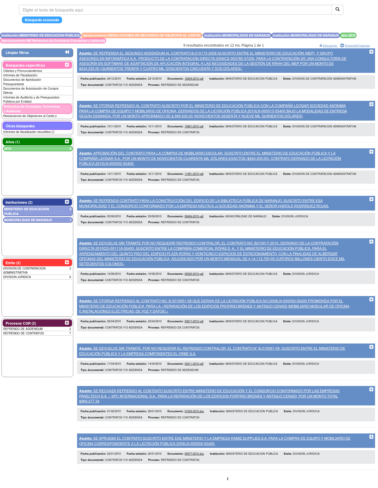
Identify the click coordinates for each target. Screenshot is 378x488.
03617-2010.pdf (194, 321)
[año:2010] (370, 35)
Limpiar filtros (17, 52)
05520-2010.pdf (194, 274)
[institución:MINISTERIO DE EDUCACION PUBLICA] (363, 35)
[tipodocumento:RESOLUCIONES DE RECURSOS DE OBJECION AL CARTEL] (365, 35)
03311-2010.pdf (194, 364)
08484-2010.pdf (194, 216)
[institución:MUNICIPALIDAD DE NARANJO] (367, 35)
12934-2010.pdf (194, 78)
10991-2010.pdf (194, 126)
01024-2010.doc (194, 411)
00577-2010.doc (194, 454)
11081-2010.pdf (194, 174)
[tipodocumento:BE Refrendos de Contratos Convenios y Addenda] (371, 35)
